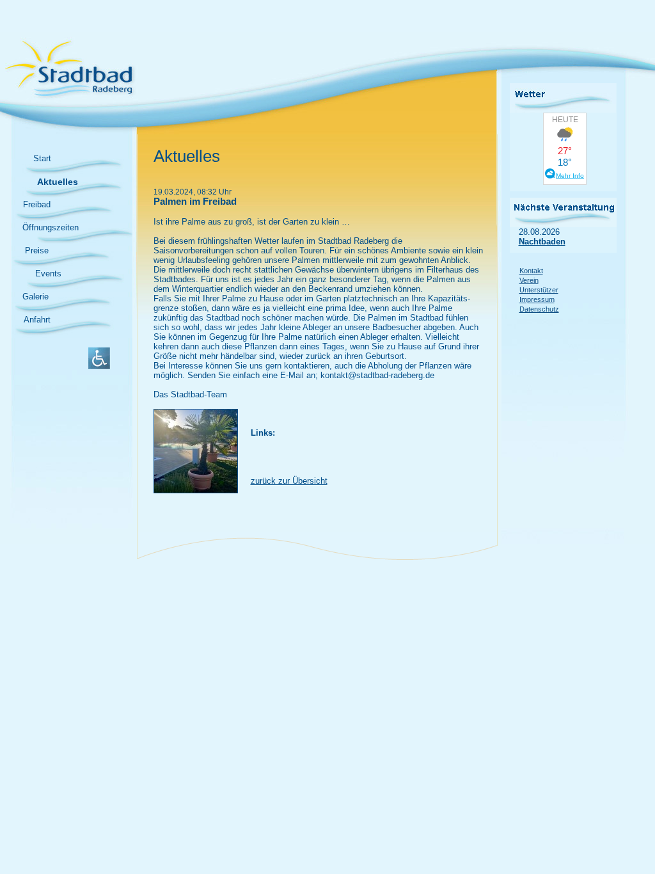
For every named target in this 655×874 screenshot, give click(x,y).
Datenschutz (539, 309)
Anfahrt (37, 319)
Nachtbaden (542, 241)
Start (42, 158)
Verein (529, 280)
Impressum (537, 299)
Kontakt (531, 270)
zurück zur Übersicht (289, 481)
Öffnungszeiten (50, 227)
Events (48, 273)
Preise (37, 250)
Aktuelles (57, 182)
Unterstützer (538, 290)
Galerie (35, 296)
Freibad (37, 204)
